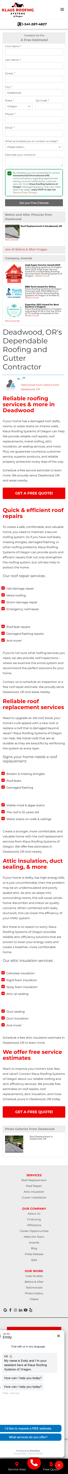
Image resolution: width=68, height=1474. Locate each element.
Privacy (33, 192)
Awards (34, 1242)
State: (9, 100)
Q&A (34, 1260)
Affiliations (34, 1225)
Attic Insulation (34, 1191)
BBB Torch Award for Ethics (40, 286)
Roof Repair (34, 1186)
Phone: (10, 114)
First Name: (13, 46)
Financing (34, 1219)
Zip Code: (42, 100)
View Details (11, 239)
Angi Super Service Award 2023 (42, 265)
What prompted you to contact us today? (31, 141)
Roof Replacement (34, 1180)
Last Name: (13, 59)
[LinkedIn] (20, 1310)
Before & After (34, 1281)
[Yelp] (30, 1310)
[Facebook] (10, 1310)
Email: (10, 127)
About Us (34, 1213)
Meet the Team (34, 1236)
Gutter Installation (34, 1197)
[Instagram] (15, 1310)
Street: (10, 73)
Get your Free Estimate (34, 203)
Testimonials (34, 1287)
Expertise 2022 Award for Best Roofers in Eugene (42, 305)
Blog (34, 1248)
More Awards (12, 320)
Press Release (34, 1254)
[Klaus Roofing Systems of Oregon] (34, 1462)
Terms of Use (20, 192)
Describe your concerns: (20, 154)
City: (8, 87)
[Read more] (42, 275)
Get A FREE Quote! (34, 493)
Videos (34, 1299)
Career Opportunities (34, 1231)
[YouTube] (25, 1310)
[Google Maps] (5, 1310)
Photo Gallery (34, 1293)
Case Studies (34, 1276)
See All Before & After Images (26, 249)
